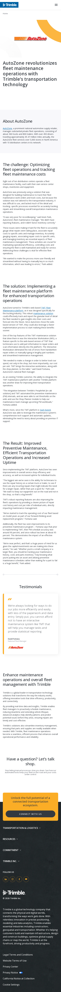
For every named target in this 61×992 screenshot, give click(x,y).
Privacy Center (10, 966)
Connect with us (30, 814)
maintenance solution (43, 313)
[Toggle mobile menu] (56, 5)
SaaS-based (45, 410)
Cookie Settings (11, 984)
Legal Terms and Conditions (18, 954)
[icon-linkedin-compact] (5, 879)
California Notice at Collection (18, 978)
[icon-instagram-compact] (12, 879)
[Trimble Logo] (9, 5)
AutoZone (7, 128)
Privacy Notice (10, 972)
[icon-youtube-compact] (26, 879)
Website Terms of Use (15, 960)
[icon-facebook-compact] (19, 879)
